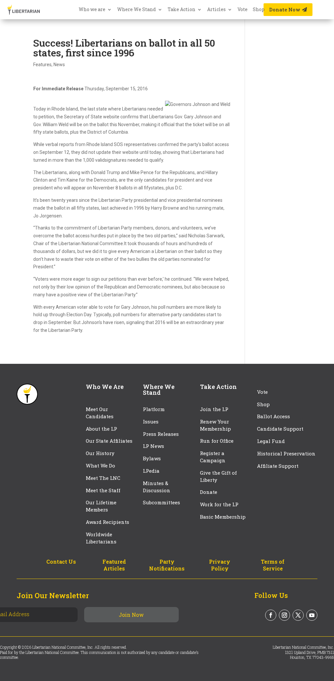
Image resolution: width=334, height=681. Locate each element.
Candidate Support (280, 428)
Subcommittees (161, 502)
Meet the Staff (103, 490)
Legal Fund (271, 441)
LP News (153, 446)
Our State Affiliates (109, 440)
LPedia (151, 470)
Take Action (181, 9)
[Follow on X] (298, 615)
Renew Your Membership (215, 425)
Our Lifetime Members (101, 506)
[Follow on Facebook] (270, 615)
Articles (216, 9)
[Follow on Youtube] (311, 615)
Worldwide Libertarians (101, 538)
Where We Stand (136, 9)
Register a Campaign (212, 457)
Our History (100, 453)
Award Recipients (107, 522)
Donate (208, 492)
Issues (151, 421)
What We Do (100, 465)
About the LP (101, 428)
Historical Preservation (286, 453)
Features (42, 64)
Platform (154, 409)
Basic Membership (223, 516)
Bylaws (152, 458)
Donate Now (284, 9)
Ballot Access (274, 416)
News (59, 64)
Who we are (92, 9)
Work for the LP (219, 504)
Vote (242, 9)
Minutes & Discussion (156, 487)
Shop (259, 9)
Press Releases (161, 434)
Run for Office (217, 440)
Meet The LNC (103, 478)
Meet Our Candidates (100, 413)
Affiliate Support (277, 466)
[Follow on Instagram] (284, 615)
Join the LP (214, 409)
